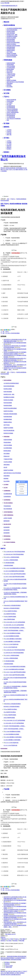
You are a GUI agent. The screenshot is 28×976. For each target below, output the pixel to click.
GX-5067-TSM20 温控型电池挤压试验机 (14, 576)
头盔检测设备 (7, 496)
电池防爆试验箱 (11, 47)
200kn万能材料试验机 (9, 619)
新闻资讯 (6, 127)
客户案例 (6, 123)
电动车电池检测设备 (12, 55)
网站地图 (6, 3)
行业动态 (9, 131)
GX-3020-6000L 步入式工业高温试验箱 (14, 625)
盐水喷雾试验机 (11, 67)
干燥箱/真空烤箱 (11, 74)
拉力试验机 (7, 90)
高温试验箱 (10, 83)
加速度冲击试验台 (11, 44)
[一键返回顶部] (8, 967)
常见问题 (9, 133)
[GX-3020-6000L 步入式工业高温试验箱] (14, 622)
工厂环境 (9, 144)
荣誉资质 (9, 145)
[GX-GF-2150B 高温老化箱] (11, 644)
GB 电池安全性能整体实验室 (14, 28)
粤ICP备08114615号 (10, 934)
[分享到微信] (8, 329)
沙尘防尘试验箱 (11, 75)
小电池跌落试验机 (8, 565)
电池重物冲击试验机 (12, 36)
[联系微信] (7, 962)
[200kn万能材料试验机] (10, 616)
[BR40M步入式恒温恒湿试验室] (12, 605)
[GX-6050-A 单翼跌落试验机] (11, 557)
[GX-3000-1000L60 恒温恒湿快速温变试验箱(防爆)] (15, 581)
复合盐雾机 (10, 86)
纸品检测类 (7, 527)
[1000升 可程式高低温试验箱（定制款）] (14, 627)
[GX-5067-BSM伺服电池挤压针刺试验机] (14, 568)
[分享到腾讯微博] (4, 329)
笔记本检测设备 (8, 508)
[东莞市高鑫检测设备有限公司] (9, 5)
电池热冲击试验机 (11, 37)
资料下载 (9, 134)
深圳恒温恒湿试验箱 (15, 959)
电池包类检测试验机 (12, 30)
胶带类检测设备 (11, 115)
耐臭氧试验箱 (10, 69)
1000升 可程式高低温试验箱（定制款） (14, 630)
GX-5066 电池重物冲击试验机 (11, 636)
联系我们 (9, 148)
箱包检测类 (7, 530)
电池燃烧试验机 (11, 48)
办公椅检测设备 (11, 117)
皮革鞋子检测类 (8, 518)
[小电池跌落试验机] (9, 562)
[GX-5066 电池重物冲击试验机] (12, 633)
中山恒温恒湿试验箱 (19, 958)
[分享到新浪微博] (3, 329)
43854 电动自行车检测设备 (14, 118)
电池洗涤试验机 (11, 39)
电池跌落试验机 (11, 41)
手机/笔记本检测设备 (12, 109)
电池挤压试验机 (11, 31)
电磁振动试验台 (11, 50)
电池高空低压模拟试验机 (13, 42)
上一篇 (5, 331)
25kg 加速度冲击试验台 (10, 613)
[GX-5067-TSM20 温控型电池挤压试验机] (15, 573)
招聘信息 (9, 147)
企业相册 (9, 142)
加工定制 (6, 93)
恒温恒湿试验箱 (11, 63)
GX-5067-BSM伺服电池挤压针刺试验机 (14, 571)
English (2, 3)
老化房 (8, 78)
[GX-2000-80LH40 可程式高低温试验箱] (14, 551)
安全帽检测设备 (11, 106)
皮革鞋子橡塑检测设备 (13, 112)
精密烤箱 (9, 85)
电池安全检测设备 (9, 25)
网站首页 (6, 22)
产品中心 (6, 96)
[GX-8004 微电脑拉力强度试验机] (13, 638)
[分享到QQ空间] (1, 329)
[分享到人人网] (6, 329)
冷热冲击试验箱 (11, 66)
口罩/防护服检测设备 (12, 110)
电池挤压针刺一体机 (12, 34)
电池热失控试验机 (11, 56)
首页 (8, 199)
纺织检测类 (7, 532)
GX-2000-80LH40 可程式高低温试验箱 (14, 554)
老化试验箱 (10, 71)
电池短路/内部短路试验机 (13, 45)
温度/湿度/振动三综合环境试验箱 (15, 82)
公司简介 (9, 141)
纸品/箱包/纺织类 (11, 113)
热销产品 (3, 548)
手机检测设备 (7, 506)
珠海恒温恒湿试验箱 (12, 956)
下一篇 (10, 333)
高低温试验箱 (10, 64)
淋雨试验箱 (10, 77)
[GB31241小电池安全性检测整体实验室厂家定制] (15, 598)
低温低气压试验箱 (11, 53)
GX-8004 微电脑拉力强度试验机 (12, 641)
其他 (8, 120)
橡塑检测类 (7, 521)
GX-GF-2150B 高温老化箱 (10, 647)
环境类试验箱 (8, 60)
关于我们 (6, 138)
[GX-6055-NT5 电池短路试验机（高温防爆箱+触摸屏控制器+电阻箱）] (15, 589)
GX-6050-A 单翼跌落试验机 (11, 560)
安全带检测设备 (11, 107)
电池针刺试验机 (11, 33)
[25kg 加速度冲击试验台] (10, 611)
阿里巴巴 (3, 937)
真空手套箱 (10, 52)
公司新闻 (9, 130)
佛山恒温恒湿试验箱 (8, 958)
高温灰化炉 (10, 72)
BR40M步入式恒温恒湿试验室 (11, 608)
